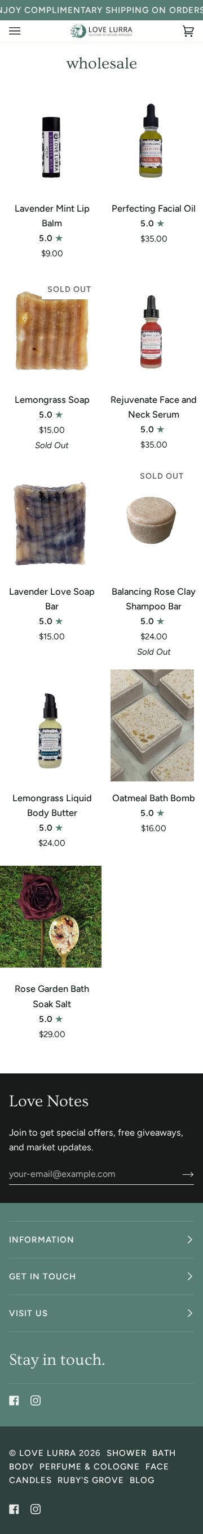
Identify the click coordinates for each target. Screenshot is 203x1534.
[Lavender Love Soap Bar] (51, 519)
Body (21, 1467)
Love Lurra (47, 1453)
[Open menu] (26, 31)
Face (157, 1467)
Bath (164, 1453)
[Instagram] (35, 1400)
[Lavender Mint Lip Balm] (51, 136)
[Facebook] (14, 1400)
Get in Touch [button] (42, 1276)
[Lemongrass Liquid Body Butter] (51, 725)
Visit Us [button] (28, 1313)
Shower (127, 1453)
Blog (142, 1480)
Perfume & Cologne (89, 1467)
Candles (30, 1480)
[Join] (179, 1174)
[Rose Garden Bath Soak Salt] (51, 917)
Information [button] (41, 1240)
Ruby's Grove (91, 1480)
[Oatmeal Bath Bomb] (152, 725)
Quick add (50, 178)
